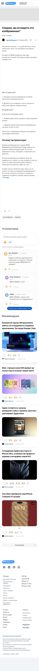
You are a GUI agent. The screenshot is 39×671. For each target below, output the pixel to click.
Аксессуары (7, 615)
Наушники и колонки (9, 579)
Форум (5, 619)
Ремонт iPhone (27, 620)
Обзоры (6, 576)
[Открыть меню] (2, 3)
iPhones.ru (7, 654)
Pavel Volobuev (15, 277)
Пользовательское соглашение (12, 636)
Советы (25, 610)
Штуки (5, 595)
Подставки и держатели (7, 603)
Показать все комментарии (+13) (19, 308)
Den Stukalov (13, 253)
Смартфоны (7, 586)
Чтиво (5, 624)
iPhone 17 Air (26, 586)
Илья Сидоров (8, 487)
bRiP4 (12, 294)
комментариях (19, 247)
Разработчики (27, 618)
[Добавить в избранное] (30, 40)
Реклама (26, 627)
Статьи (5, 610)
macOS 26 (25, 578)
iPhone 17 (25, 581)
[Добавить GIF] (10, 242)
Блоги (5, 617)
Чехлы (5, 593)
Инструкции (26, 613)
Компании (6, 622)
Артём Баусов (8, 401)
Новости (17, 217)
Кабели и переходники (10, 600)
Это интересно (8, 217)
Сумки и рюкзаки (8, 598)
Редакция (26, 624)
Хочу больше (19, 545)
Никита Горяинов (9, 359)
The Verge (6, 177)
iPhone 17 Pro (26, 583)
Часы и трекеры (8, 591)
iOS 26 (24, 576)
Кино (4, 627)
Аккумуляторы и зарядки (8, 582)
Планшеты (6, 588)
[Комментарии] (4, 355)
